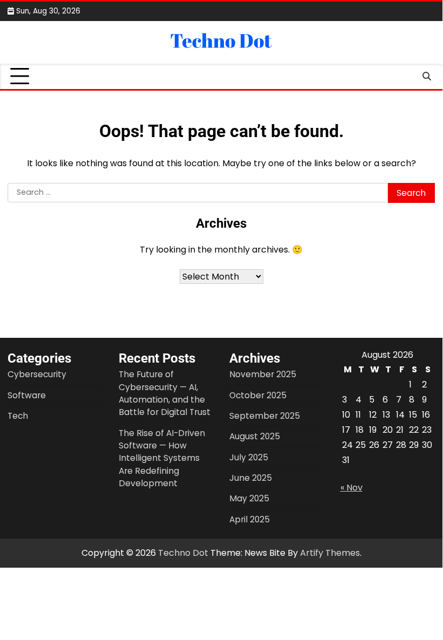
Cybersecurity (37, 374)
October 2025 (258, 395)
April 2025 (249, 519)
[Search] (427, 77)
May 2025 (249, 498)
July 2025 (248, 457)
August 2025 (254, 436)
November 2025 (262, 374)
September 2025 (264, 415)
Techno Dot (183, 553)
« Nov (351, 487)
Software (27, 395)
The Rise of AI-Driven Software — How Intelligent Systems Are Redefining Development (162, 458)
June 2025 (250, 478)
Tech (18, 415)
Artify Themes (330, 553)
